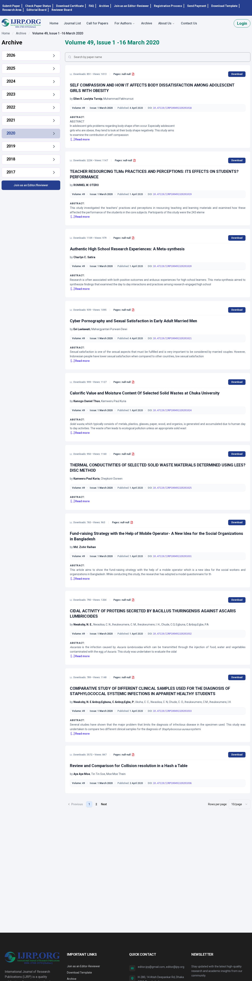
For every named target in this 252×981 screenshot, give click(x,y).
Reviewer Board (62, 9)
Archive (104, 5)
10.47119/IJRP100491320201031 (172, 556)
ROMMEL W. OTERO (86, 185)
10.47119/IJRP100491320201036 (172, 783)
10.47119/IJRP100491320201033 (172, 711)
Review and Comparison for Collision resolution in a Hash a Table (128, 765)
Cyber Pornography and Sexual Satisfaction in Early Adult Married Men (133, 321)
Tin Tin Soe (98, 774)
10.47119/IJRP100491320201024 (172, 410)
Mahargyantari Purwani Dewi (109, 329)
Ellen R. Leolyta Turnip (87, 98)
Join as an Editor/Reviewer (31, 185)
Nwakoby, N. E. (82, 624)
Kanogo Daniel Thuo (86, 401)
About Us (164, 23)
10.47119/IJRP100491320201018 (172, 108)
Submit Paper (11, 5)
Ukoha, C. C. (142, 702)
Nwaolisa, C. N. (102, 624)
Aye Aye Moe (81, 774)
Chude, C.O (168, 624)
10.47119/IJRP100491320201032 (172, 633)
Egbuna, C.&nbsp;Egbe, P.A (192, 624)
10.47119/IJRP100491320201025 (172, 487)
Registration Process (168, 5)
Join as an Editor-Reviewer (131, 5)
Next (104, 804)
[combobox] (239, 804)
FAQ (91, 5)
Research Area (11, 9)
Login (242, 23)
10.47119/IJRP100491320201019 (172, 194)
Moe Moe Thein (116, 774)
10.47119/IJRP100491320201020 (172, 266)
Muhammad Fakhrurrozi (118, 98)
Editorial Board (36, 9)
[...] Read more (80, 139)
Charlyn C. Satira (84, 257)
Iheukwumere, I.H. (220, 702)
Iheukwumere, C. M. (124, 624)
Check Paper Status (38, 5)
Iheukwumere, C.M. (196, 702)
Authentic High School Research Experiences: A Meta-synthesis (127, 249)
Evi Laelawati (81, 329)
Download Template (224, 5)
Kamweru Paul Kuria (113, 401)
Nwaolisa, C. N (159, 702)
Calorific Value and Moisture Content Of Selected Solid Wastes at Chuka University (145, 393)
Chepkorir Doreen (111, 478)
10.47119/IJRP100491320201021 (172, 338)
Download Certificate (70, 5)
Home (6, 33)
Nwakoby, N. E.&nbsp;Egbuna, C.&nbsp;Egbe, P (103, 702)
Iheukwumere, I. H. (149, 624)
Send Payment (196, 5)
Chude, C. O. (176, 702)
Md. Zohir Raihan (84, 547)
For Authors (123, 23)
